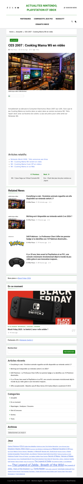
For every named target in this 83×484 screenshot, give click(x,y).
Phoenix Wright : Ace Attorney (28, 454)
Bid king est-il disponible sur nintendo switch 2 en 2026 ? (49, 216)
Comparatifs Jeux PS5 (43, 19)
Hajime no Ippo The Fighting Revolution (47, 446)
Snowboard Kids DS (26, 459)
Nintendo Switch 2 (26, 340)
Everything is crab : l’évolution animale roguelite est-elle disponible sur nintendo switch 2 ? (41, 364)
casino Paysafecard (50, 481)
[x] (12, 8)
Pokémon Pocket (13, 456)
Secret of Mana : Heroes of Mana (60, 456)
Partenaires (25, 19)
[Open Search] (72, 21)
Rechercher (12, 348)
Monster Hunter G (62, 451)
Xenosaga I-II (11, 474)
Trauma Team (61, 471)
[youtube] (18, 8)
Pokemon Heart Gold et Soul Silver (47, 454)
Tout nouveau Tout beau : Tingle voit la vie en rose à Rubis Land (39, 471)
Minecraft (38, 451)
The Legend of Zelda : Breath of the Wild (38, 465)
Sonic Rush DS (48, 459)
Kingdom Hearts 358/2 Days (19, 449)
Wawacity (60, 19)
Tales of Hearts (19, 461)
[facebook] (7, 8)
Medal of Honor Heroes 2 (20, 451)
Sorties (13, 415)
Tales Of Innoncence (29, 461)
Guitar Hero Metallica (30, 446)
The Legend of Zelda (43, 461)
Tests (12, 419)
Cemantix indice (42, 24)
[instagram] (10, 8)
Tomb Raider (39, 469)
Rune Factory (44, 456)
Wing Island (68, 471)
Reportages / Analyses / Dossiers (29, 327)
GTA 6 (22, 446)
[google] (15, 8)
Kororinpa (32, 449)
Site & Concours (16, 410)
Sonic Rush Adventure (38, 459)
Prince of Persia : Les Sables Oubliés (29, 456)
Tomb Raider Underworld (64, 469)
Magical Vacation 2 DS (61, 449)
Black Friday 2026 (24, 278)
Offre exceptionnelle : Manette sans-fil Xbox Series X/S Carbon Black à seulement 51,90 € (41, 386)
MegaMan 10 (31, 451)
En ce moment (12, 327)
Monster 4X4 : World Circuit (49, 451)
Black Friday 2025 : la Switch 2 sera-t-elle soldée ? (28, 329)
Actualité (14, 40)
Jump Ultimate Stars (64, 446)
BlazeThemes (71, 481)
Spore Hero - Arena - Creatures (61, 459)
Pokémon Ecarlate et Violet (64, 454)
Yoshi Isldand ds (20, 474)
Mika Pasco (13, 50)
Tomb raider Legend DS (51, 469)
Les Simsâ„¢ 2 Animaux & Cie (43, 449)
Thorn (31, 469)
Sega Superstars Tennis (14, 459)
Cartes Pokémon (13, 446)
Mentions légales (37, 481)
